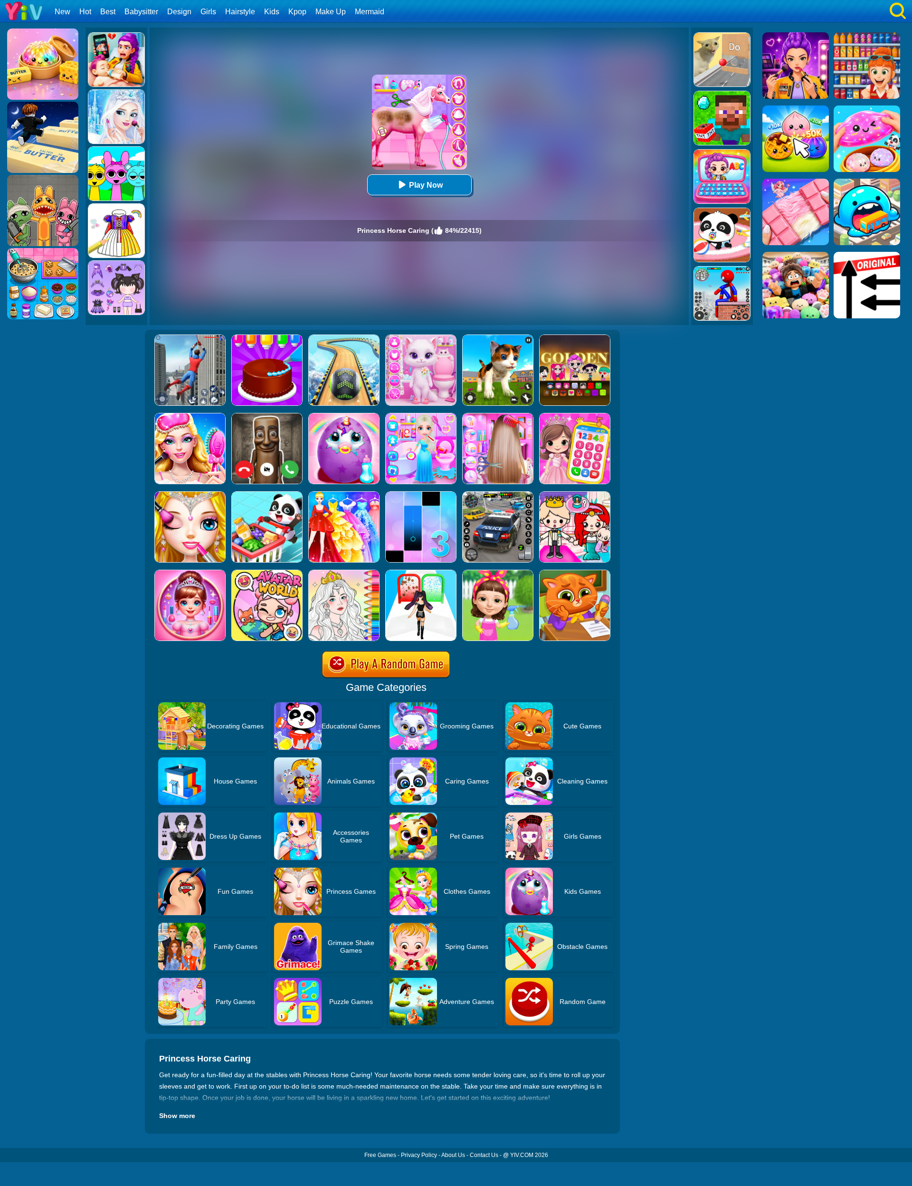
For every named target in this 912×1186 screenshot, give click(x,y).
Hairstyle (240, 12)
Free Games (380, 1155)
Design (179, 12)
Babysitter (141, 12)
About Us (453, 1155)
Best (107, 12)
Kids (271, 12)
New (62, 12)
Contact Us (484, 1155)
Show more (177, 1115)
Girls (208, 12)
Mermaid (369, 12)
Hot (85, 12)
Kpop (297, 12)
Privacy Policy (419, 1155)
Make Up (330, 12)
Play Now (426, 185)
